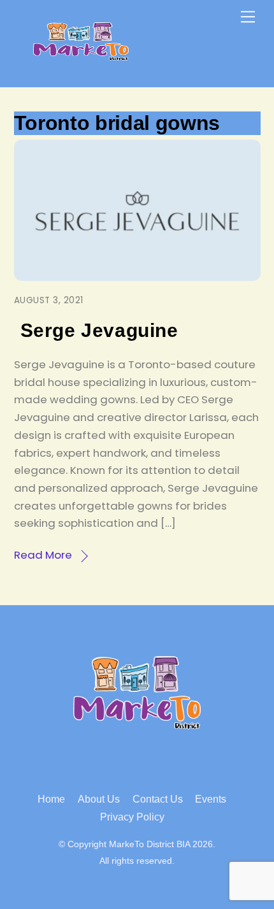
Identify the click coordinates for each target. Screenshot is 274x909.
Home (51, 799)
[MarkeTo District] (81, 55)
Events (210, 799)
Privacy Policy (132, 817)
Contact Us (158, 799)
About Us (99, 799)
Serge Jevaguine (99, 330)
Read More (43, 554)
